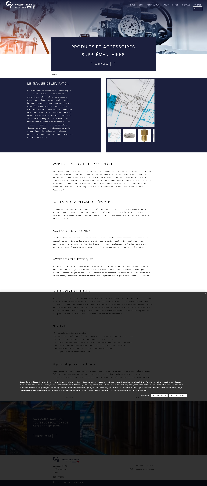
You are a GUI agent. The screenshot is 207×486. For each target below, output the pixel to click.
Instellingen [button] (145, 395)
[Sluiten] (205, 293)
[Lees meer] (113, 64)
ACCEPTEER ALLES (178, 395)
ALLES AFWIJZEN (159, 395)
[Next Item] (151, 103)
